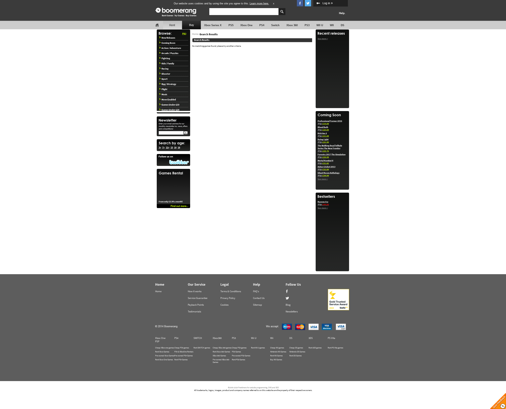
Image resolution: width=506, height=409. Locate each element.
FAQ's (256, 291)
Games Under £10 (170, 104)
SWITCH (198, 338)
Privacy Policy (227, 298)
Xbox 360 (292, 25)
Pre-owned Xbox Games (164, 355)
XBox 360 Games (219, 355)
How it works (194, 291)
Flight (164, 89)
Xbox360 (217, 338)
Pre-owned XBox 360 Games (221, 360)
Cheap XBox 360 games (222, 347)
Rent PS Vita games (335, 347)
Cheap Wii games (277, 347)
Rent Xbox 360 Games (221, 351)
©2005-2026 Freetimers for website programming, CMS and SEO (253, 387)
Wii (271, 338)
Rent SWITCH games (202, 347)
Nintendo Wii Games (278, 351)
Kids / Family (167, 63)
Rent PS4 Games (181, 359)
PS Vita (331, 338)
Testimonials (194, 311)
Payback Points (196, 304)
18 (179, 147)
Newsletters (292, 311)
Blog (288, 304)
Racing (164, 68)
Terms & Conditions (230, 291)
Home (195, 33)
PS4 (261, 25)
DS (342, 25)
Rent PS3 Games (238, 359)
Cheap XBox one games (164, 347)
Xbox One (246, 25)
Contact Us (258, 298)
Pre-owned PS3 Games (241, 355)
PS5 (230, 25)
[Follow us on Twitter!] (173, 160)
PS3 (307, 25)
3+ (160, 147)
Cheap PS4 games (181, 347)
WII (332, 25)
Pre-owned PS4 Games (183, 355)
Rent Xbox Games (162, 351)
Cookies (224, 304)
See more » (323, 38)
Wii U (253, 338)
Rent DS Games (295, 355)
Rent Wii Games (276, 355)
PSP (157, 341)
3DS (311, 338)
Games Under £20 (170, 109)
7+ (163, 147)
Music (164, 94)
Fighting (165, 58)
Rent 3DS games (315, 347)
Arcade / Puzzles (169, 53)
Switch (275, 25)
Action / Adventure (171, 48)
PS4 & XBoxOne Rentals (183, 351)
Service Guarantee (197, 298)
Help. (342, 13)
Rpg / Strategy (168, 84)
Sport (164, 78)
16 (175, 147)
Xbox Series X (213, 25)
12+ (167, 147)
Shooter (165, 73)
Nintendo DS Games (297, 351)
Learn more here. (259, 3)
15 (172, 147)
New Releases (168, 37)
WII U (319, 25)
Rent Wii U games (258, 347)
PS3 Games (236, 351)
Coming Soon (168, 42)
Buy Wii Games (276, 359)
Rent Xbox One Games (164, 359)
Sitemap (257, 304)
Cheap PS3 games (239, 347)
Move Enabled (168, 99)
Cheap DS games (296, 347)
